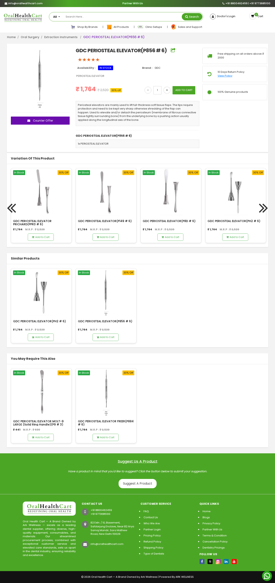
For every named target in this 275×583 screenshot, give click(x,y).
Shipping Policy (153, 548)
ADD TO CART (183, 90)
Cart (259, 16)
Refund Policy (152, 541)
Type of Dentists (154, 554)
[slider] (89, 59)
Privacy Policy (211, 523)
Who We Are (152, 523)
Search (194, 17)
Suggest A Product (137, 483)
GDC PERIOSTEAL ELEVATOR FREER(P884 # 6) (106, 422)
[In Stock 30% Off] (41, 192)
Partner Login (152, 529)
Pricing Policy (152, 535)
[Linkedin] (226, 561)
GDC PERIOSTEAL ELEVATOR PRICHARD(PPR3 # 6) (32, 222)
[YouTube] (234, 561)
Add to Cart (42, 237)
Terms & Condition (215, 535)
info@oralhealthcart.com (107, 544)
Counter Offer (42, 121)
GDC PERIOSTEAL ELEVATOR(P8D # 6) (169, 221)
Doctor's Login (225, 16)
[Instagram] (218, 561)
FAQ (146, 511)
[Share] (173, 50)
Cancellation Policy (215, 541)
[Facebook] (202, 561)
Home (11, 37)
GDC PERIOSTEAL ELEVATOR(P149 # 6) (105, 221)
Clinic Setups (153, 27)
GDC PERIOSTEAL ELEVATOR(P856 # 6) (105, 321)
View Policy (225, 76)
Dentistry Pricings (214, 548)
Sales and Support (189, 27)
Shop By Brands (87, 27)
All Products (120, 27)
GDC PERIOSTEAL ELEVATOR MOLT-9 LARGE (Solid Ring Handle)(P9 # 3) (38, 422)
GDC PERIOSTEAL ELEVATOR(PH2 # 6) (234, 221)
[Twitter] (210, 561)
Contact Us (151, 517)
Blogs (206, 517)
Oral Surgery (30, 37)
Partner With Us (132, 3)
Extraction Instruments (61, 37)
